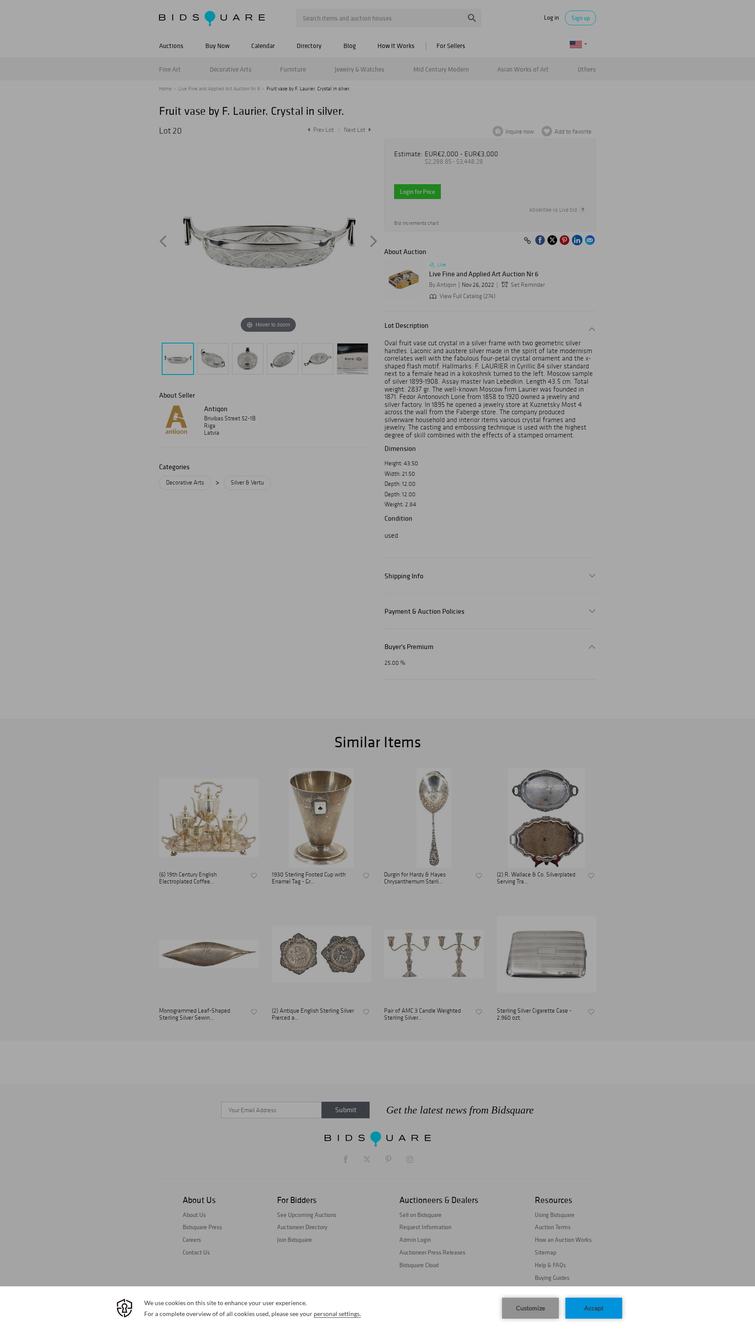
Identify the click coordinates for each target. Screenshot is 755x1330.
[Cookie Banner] (377, 1308)
